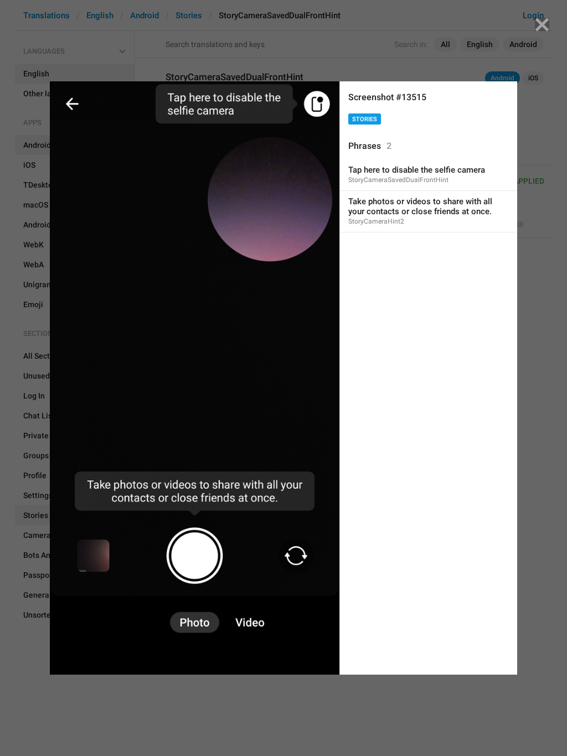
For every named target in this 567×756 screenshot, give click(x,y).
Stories (364, 119)
